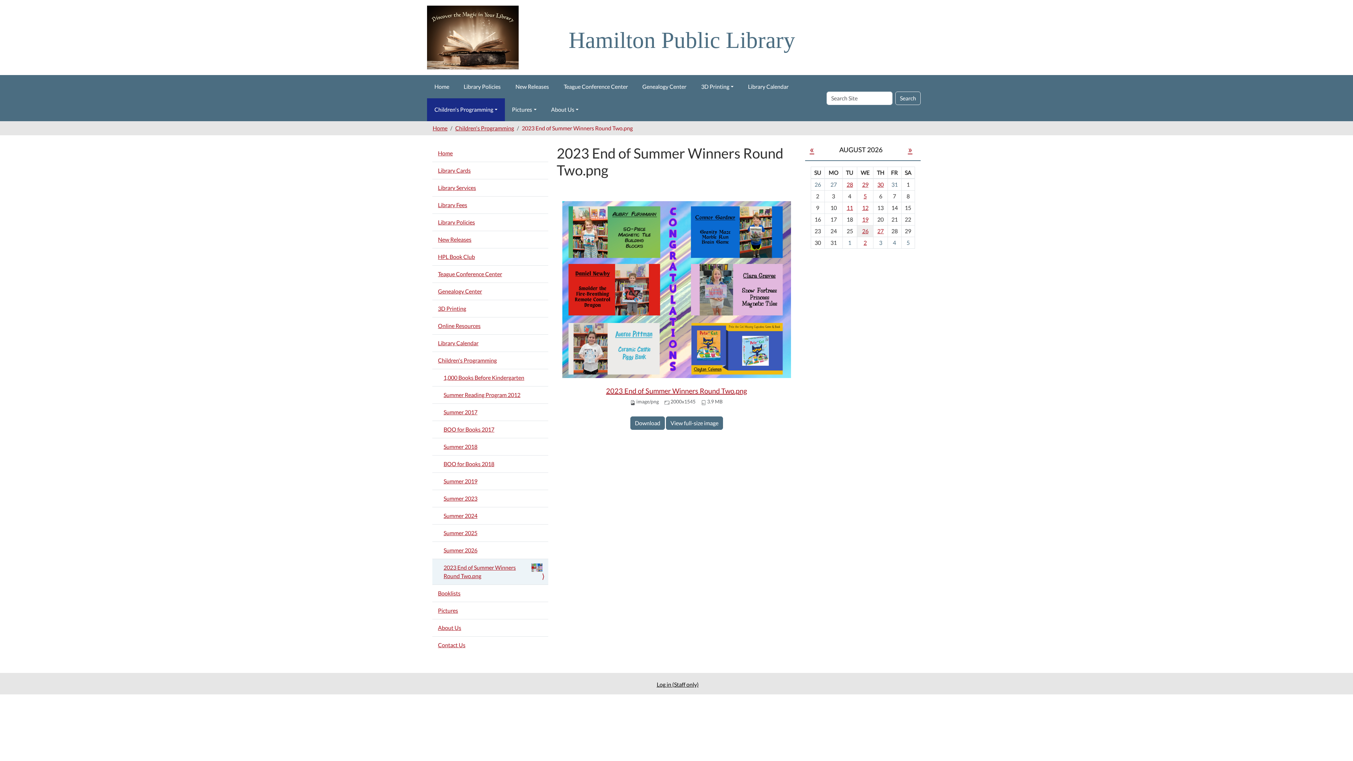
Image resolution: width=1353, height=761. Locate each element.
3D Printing (715, 86)
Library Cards (454, 170)
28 (850, 184)
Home (441, 86)
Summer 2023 (460, 498)
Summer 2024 (460, 515)
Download (647, 423)
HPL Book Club (456, 256)
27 (880, 231)
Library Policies (482, 86)
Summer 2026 (460, 550)
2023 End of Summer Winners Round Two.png (676, 390)
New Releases (532, 86)
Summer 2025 (460, 533)
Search (908, 98)
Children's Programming (463, 109)
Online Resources (459, 325)
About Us (562, 109)
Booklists (449, 593)
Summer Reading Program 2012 (482, 394)
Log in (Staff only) (678, 684)
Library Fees (452, 205)
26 (865, 231)
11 (850, 207)
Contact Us (451, 645)
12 (865, 207)
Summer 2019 (460, 481)
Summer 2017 (460, 412)
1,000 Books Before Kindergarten (484, 377)
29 (865, 184)
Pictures (522, 109)
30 (880, 184)
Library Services (457, 187)
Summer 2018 (460, 446)
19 (865, 219)
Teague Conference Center (596, 86)
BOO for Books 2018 (469, 463)
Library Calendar (768, 86)
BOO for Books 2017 (469, 429)
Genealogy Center (664, 86)
